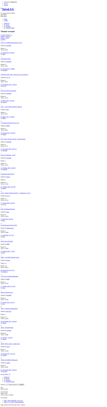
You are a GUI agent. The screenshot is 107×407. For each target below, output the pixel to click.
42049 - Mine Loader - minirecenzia (10, 343)
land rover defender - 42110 (8, 155)
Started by (8, 36)
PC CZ (8, 77)
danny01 (4, 102)
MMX (4, 118)
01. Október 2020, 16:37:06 (8, 187)
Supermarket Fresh (6, 59)
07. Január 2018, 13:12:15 (7, 302)
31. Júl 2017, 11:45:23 (6, 337)
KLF (7, 109)
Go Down (3, 35)
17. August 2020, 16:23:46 (8, 203)
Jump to (3, 384)
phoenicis (4, 271)
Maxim (4, 323)
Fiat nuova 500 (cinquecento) (8, 90)
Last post (3, 39)
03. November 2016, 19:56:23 (9, 370)
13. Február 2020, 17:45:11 (8, 251)
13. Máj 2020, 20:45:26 (7, 219)
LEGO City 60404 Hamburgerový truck (11, 42)
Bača (3, 220)
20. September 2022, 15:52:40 (9, 84)
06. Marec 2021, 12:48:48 (7, 117)
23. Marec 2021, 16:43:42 (7, 100)
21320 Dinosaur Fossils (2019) (9, 225)
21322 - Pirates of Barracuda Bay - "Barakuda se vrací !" (16, 193)
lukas (7, 212)
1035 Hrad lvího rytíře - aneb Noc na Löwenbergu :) (14, 74)
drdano (8, 177)
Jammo (8, 363)
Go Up (2, 374)
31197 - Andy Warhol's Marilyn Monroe (11, 107)
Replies (3, 38)
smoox (8, 346)
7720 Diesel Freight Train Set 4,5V (10, 123)
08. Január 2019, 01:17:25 (7, 270)
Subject (3, 36)
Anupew (4, 355)
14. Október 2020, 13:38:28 (8, 168)
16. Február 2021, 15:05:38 (8, 133)
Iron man (4, 371)
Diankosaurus (10, 228)
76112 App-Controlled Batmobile (9, 276)
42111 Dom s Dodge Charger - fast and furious (13, 139)
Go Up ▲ (20, 400)
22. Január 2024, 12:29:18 (7, 52)
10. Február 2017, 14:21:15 (8, 353)
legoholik (8, 45)
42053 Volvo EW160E (7, 241)
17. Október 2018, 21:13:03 (8, 286)
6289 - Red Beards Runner (8, 209)
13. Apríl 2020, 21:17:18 (7, 235)
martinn (4, 134)
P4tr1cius (8, 311)
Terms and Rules (12, 400)
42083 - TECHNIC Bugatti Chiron (10, 257)
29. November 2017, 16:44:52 (9, 321)
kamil (3, 54)
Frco (3, 304)
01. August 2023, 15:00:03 (8, 69)
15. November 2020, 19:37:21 (9, 149)
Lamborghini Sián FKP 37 (8, 174)
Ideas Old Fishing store (7, 292)
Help (5, 400)
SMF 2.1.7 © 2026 (9, 402)
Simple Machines (19, 402)
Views (7, 38)
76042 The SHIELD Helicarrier (9, 360)
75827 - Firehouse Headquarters (9, 308)
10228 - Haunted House (7, 327)
